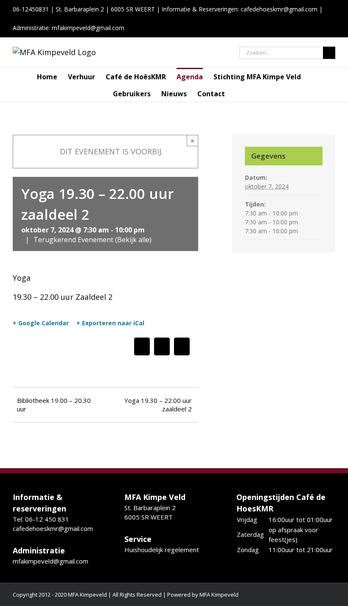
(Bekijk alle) (133, 239)
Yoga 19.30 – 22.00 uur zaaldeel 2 (158, 404)
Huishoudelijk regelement (161, 549)
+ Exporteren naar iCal (110, 323)
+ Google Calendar (41, 323)
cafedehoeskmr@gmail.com (279, 9)
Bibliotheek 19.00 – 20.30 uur (54, 404)
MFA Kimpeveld (219, 594)
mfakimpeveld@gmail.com (50, 561)
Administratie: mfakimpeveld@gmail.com (68, 28)
